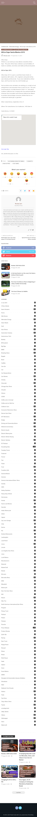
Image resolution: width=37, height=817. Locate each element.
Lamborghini (4, 537)
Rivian (3, 654)
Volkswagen (4, 718)
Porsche (3, 624)
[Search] (34, 2)
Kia (2, 530)
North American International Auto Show (12, 604)
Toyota (3, 705)
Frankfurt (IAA (5, 470)
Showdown (4, 681)
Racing (3, 638)
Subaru (3, 691)
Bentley (3, 339)
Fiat (2, 460)
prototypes (6, 163)
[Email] (33, 190)
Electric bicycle (5, 430)
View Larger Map (5, 149)
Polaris (3, 617)
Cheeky (3, 379)
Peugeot (3, 607)
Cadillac (3, 363)
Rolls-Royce (4, 658)
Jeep (2, 524)
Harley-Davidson (5, 490)
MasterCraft (4, 567)
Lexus (3, 544)
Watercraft (4, 725)
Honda (3, 500)
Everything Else (5, 447)
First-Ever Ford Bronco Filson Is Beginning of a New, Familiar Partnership (23, 282)
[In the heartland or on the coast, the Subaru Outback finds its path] (5, 275)
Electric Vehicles (5, 440)
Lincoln (3, 547)
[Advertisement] (18, 24)
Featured (3, 453)
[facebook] (18, 247)
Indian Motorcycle (6, 510)
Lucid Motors (4, 557)
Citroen (3, 393)
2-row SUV (4, 302)
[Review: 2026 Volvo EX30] (5, 266)
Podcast (3, 614)
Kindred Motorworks (6, 534)
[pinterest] (18, 255)
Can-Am (3, 366)
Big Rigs (3, 346)
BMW (2, 349)
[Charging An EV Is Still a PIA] (9, 771)
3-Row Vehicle (5, 306)
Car (2, 369)
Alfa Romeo (4, 316)
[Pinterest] (29, 190)
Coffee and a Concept (7, 400)
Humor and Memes (6, 503)
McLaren (3, 574)
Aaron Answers (5, 309)
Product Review (5, 631)
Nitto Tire (3, 601)
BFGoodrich (4, 343)
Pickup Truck (4, 611)
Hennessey (4, 497)
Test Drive (16, 163)
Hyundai (3, 507)
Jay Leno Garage (6, 520)
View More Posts (18, 205)
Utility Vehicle (4, 711)
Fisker (3, 463)
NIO (2, 594)
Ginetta (3, 483)
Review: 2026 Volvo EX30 (18, 265)
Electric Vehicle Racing (7, 436)
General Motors (5, 473)
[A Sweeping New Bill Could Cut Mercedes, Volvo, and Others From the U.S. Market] (27, 745)
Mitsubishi (4, 584)
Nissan (3, 597)
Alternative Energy (7, 49)
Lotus (2, 554)
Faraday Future (5, 450)
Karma (3, 527)
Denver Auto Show (6, 413)
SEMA (3, 674)
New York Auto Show (7, 591)
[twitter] (18, 251)
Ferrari (3, 457)
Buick (2, 359)
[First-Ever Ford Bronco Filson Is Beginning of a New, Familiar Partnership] (5, 284)
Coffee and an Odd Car (7, 403)
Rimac (3, 651)
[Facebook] (20, 190)
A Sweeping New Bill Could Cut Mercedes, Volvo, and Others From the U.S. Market (27, 757)
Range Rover (5, 644)
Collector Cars (5, 406)
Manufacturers (5, 560)
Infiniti (2, 514)
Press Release (5, 627)
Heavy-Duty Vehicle (6, 493)
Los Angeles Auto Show (7, 550)
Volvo (2, 721)
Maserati (3, 564)
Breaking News (5, 353)
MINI (2, 581)
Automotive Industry (21, 49)
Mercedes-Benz (5, 577)
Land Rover (4, 540)
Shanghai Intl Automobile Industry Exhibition (13, 678)
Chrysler (3, 389)
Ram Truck (4, 641)
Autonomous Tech (6, 336)
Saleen (3, 664)
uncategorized (5, 708)
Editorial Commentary (7, 426)
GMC (2, 487)
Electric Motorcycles (6, 433)
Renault (3, 648)
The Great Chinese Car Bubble (19, 291)
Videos (3, 715)
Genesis (3, 477)
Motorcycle (4, 587)
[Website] (29, 230)
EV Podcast (4, 443)
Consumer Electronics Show (9, 410)
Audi (2, 326)
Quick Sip (3, 634)
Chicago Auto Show (6, 386)
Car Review (4, 376)
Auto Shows (4, 329)
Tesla (2, 695)
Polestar (3, 621)
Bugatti (3, 356)
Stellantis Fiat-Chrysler (7, 688)
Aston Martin (4, 322)
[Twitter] (25, 190)
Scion (2, 668)
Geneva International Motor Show (10, 480)
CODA (3, 396)
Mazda (3, 570)
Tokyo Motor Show (6, 701)
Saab (2, 661)
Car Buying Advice (6, 373)
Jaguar (3, 517)
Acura (2, 312)
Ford (2, 467)
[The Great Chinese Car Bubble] (5, 292)
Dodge (3, 420)
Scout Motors (5, 671)
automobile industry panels (16, 161)
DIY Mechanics (5, 416)
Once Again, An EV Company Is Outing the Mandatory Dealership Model (26, 783)
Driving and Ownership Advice (9, 423)
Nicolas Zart (7, 55)
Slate (2, 684)
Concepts (30, 161)
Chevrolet (4, 383)
